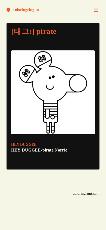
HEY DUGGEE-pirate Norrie (39, 150)
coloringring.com (28, 10)
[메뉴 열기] (96, 10)
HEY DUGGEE (23, 145)
